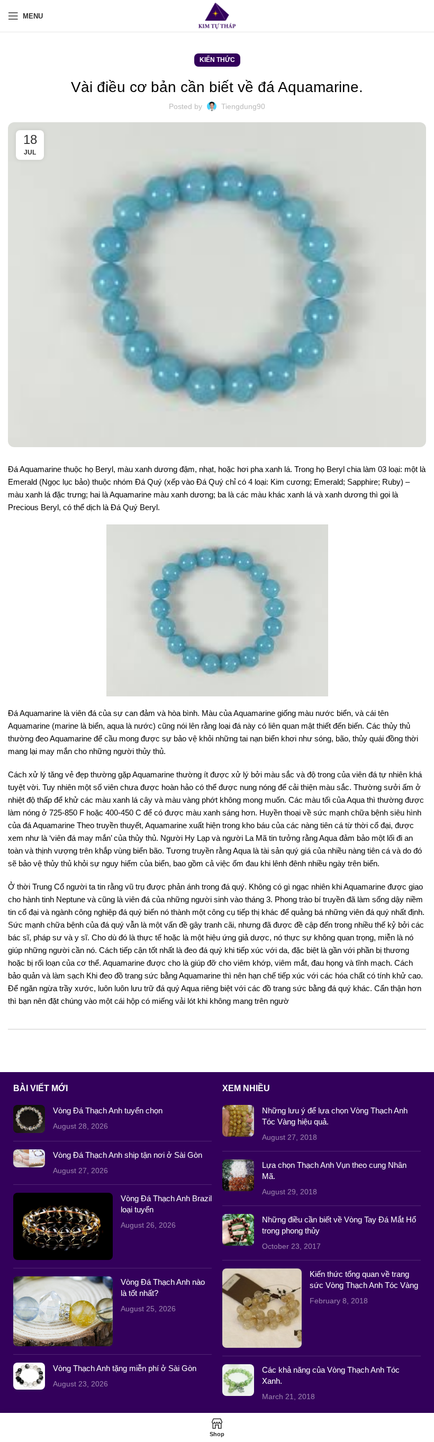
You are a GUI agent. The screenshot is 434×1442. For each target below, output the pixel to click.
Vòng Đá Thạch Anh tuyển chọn (107, 1110)
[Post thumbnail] (29, 1119)
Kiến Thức (217, 60)
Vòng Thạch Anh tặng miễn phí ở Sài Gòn (124, 1368)
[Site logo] (217, 15)
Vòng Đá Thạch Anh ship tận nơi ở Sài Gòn (127, 1154)
